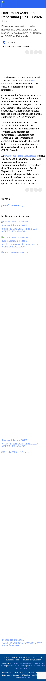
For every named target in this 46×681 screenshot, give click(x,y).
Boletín (5, 206)
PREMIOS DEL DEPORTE (16, 666)
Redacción (11, 43)
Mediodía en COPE (13, 640)
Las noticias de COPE (14, 225)
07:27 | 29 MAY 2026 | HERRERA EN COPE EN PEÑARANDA (20, 444)
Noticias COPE (16, 206)
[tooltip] (27, 52)
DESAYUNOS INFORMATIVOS (21, 664)
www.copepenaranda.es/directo (20, 156)
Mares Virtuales (25, 677)
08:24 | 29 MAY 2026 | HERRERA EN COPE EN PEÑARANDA (20, 230)
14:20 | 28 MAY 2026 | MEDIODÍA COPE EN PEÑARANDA (22, 644)
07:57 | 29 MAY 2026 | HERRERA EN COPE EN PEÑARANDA (20, 245)
